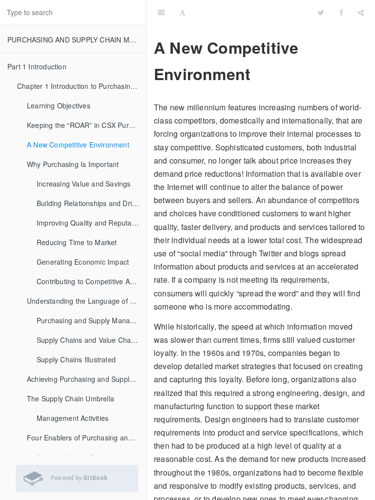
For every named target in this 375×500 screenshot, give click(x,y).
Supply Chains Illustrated (76, 359)
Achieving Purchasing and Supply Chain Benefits (86, 379)
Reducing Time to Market (77, 242)
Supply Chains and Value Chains (88, 340)
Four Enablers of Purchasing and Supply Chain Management (86, 437)
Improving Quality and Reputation (90, 223)
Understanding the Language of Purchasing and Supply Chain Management (86, 301)
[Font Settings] (182, 12)
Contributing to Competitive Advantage (91, 281)
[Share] (361, 12)
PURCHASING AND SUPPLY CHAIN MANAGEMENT (76, 39)
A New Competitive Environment (78, 144)
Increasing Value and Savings (84, 183)
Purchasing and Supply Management (91, 320)
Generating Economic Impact (83, 262)
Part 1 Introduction (36, 66)
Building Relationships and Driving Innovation (91, 203)
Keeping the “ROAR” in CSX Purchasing (86, 125)
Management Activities (72, 418)
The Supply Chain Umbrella (70, 398)
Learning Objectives (58, 105)
